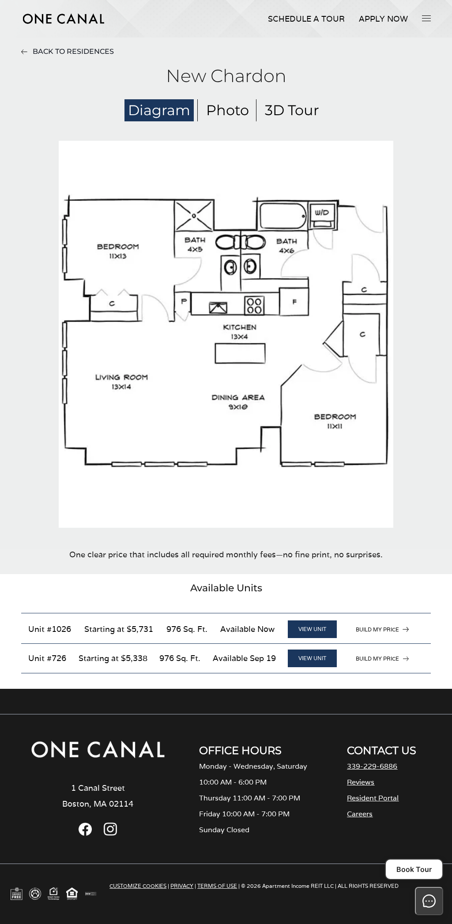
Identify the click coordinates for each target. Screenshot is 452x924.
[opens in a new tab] (85, 833)
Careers (360, 814)
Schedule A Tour (306, 19)
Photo (227, 110)
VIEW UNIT (312, 629)
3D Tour (292, 110)
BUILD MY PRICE (377, 629)
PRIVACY (181, 886)
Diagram (159, 110)
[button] (426, 18)
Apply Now (383, 19)
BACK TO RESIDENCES (73, 51)
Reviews (360, 782)
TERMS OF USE (217, 886)
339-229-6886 (372, 766)
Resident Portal (373, 798)
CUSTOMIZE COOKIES (137, 886)
